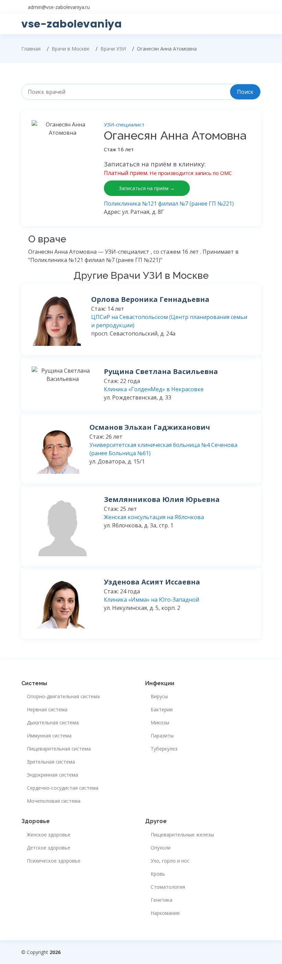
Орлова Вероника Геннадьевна (150, 299)
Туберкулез (164, 748)
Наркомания (165, 913)
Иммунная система (49, 735)
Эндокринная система (52, 775)
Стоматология (168, 887)
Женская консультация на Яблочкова (154, 517)
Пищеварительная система (59, 748)
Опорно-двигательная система (63, 696)
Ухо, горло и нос (170, 860)
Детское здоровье (48, 847)
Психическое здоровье (53, 860)
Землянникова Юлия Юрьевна (162, 499)
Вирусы (159, 696)
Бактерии (162, 709)
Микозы (160, 722)
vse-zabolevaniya (71, 24)
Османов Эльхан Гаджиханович (149, 427)
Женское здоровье (48, 834)
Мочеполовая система (53, 801)
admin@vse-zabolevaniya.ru (59, 7)
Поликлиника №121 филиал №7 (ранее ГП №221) (169, 203)
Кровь (158, 874)
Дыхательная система (53, 722)
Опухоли (161, 847)
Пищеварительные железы (182, 834)
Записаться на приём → (147, 188)
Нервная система (47, 709)
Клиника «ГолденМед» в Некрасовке (154, 389)
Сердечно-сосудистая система (62, 788)
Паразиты (162, 735)
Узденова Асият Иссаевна (152, 582)
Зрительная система (51, 761)
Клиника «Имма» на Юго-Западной (151, 599)
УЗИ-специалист (124, 124)
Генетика (161, 900)
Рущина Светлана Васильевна (161, 371)
